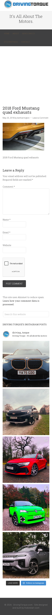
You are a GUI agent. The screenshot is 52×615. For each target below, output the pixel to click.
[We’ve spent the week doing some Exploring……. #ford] (26, 412)
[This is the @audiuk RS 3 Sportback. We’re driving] (26, 459)
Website (7, 245)
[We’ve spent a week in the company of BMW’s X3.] (26, 364)
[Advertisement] (26, 73)
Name (6, 219)
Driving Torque (26, 4)
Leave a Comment (40, 118)
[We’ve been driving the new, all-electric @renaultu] (26, 507)
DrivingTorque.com (23, 605)
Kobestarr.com (32, 608)
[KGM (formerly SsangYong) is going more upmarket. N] (26, 555)
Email (6, 232)
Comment (9, 186)
